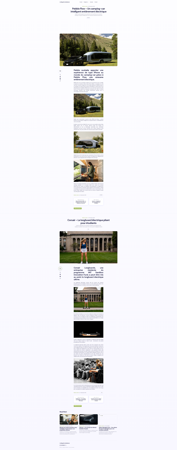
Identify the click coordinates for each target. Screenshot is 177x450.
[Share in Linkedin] (60, 79)
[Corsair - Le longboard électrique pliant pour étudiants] (96, 201)
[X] (66, 445)
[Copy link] (60, 81)
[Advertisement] (88, 26)
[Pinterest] (64, 445)
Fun (101, 392)
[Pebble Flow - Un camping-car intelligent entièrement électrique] (81, 399)
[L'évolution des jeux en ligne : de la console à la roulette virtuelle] (96, 399)
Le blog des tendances (65, 2)
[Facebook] (62, 445)
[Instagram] (60, 445)
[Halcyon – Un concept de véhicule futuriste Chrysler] (88, 419)
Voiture (88, 17)
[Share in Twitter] (60, 75)
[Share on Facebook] (60, 77)
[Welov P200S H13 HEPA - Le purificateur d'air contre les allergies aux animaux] (81, 201)
